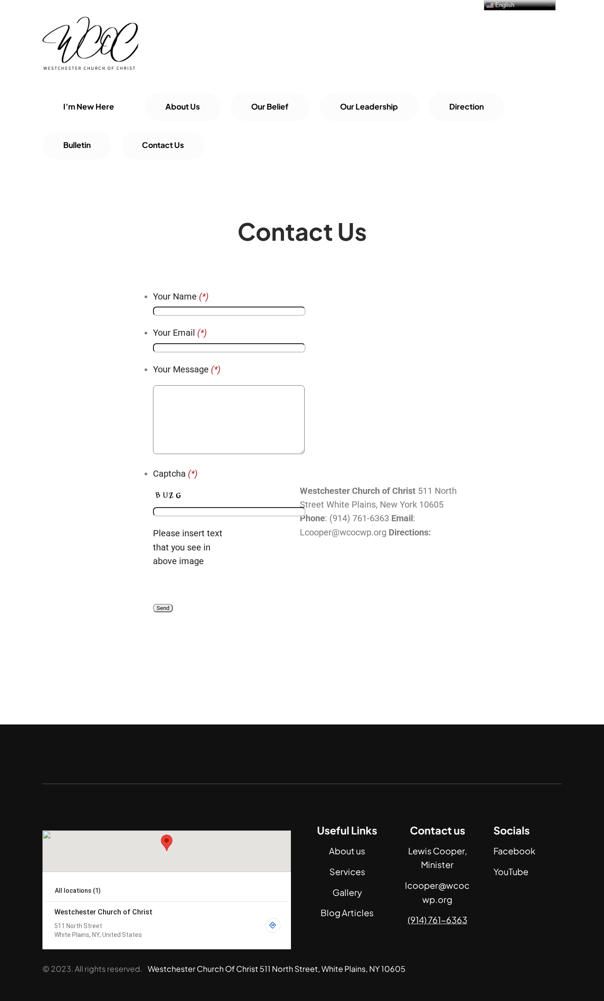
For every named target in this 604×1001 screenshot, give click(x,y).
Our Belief (269, 106)
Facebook (514, 851)
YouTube (510, 871)
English (503, 5)
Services (347, 871)
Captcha (175, 474)
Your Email (180, 333)
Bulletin (77, 145)
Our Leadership (369, 106)
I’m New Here (88, 106)
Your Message (187, 369)
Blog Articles (347, 912)
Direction (466, 106)
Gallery (347, 892)
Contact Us (163, 145)
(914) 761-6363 (437, 919)
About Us (182, 106)
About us (347, 851)
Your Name (181, 297)
